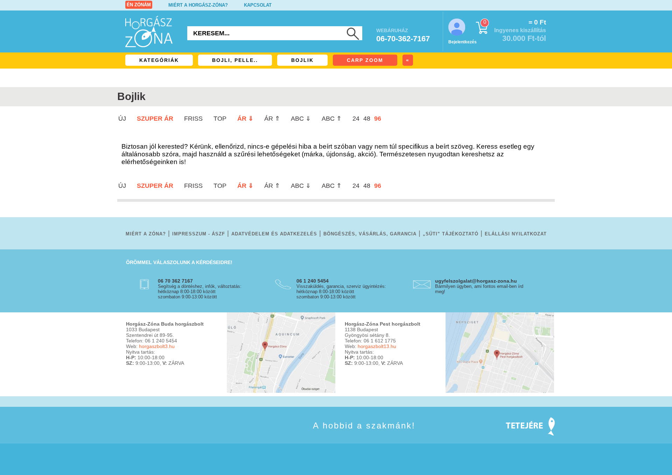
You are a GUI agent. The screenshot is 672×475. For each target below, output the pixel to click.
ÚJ (122, 118)
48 (366, 118)
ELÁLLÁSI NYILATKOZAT (516, 233)
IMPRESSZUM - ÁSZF (198, 233)
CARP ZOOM (365, 60)
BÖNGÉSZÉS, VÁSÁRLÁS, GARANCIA (369, 233)
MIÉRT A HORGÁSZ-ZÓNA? (198, 5)
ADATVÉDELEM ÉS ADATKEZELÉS (274, 233)
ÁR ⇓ (245, 118)
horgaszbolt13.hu (377, 346)
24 (355, 118)
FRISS (193, 118)
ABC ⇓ (301, 118)
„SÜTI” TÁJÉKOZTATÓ (450, 233)
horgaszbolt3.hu (157, 346)
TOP (220, 118)
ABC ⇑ (332, 118)
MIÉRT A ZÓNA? (146, 233)
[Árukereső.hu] (143, 435)
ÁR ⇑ (272, 118)
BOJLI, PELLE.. (235, 60)
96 (377, 118)
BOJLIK (302, 60)
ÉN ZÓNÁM (139, 4)
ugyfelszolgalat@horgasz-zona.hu (476, 281)
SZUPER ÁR (155, 118)
